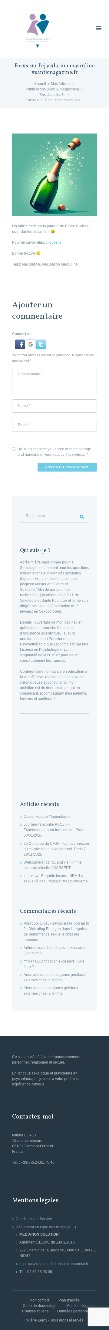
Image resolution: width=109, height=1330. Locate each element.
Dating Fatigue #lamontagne (47, 816)
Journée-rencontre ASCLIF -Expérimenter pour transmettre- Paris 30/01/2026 (54, 830)
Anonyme (31, 975)
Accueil (40, 84)
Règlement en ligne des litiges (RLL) (46, 1227)
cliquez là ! (54, 242)
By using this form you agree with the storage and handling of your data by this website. (54, 452)
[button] (20, 342)
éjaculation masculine (60, 264)
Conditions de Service (34, 1219)
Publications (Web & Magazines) (52, 89)
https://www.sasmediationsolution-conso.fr (53, 1264)
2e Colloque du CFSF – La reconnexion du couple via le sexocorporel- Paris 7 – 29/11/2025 (56, 849)
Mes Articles (61, 84)
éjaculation (31, 264)
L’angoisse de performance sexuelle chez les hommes (56, 934)
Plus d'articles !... (52, 95)
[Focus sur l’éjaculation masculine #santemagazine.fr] (54, 175)
